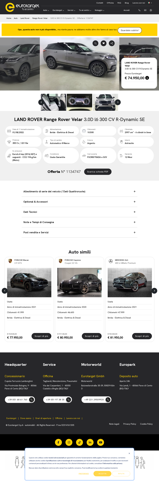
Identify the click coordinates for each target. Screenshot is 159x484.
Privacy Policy (130, 424)
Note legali (114, 424)
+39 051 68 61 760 (17, 399)
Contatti (99, 3)
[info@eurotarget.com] (145, 10)
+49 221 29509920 (94, 399)
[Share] (112, 43)
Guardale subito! (130, 30)
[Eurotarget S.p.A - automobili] (23, 7)
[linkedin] (90, 442)
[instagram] (68, 442)
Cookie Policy (146, 424)
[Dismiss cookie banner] (129, 453)
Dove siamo (25, 418)
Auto (45, 10)
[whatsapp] (151, 10)
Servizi (70, 10)
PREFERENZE (84, 474)
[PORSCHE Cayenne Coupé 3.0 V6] (79, 282)
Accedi (127, 10)
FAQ (119, 3)
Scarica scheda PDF (97, 171)
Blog (127, 3)
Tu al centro (84, 10)
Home (8, 18)
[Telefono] (137, 10)
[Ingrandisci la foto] (95, 43)
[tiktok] (79, 442)
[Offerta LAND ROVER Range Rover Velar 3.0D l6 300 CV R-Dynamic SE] (79, 63)
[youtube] (100, 442)
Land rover (25, 18)
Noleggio (98, 10)
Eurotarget (57, 10)
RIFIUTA (121, 474)
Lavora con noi (138, 3)
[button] (41, 102)
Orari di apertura (43, 418)
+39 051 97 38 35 (55, 399)
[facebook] (58, 442)
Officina (110, 3)
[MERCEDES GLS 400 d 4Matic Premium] (130, 282)
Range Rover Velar (40, 18)
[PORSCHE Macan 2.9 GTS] (29, 282)
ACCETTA (102, 474)
